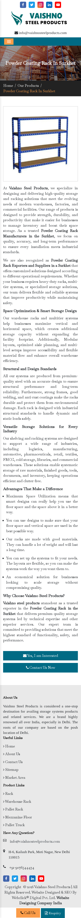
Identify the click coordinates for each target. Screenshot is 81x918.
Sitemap (11, 769)
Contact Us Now (42, 667)
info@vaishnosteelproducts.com (42, 32)
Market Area (14, 777)
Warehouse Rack (17, 801)
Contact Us (13, 762)
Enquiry (54, 913)
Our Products (28, 85)
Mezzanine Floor (18, 817)
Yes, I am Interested (42, 655)
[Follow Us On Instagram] (40, 5)
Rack (8, 793)
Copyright (13, 887)
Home (8, 85)
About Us (12, 754)
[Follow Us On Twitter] (32, 5)
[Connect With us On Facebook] (23, 5)
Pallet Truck (14, 825)
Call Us (29, 912)
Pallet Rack (13, 809)
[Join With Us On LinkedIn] (49, 5)
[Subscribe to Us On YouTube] (58, 5)
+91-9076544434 (21, 867)
